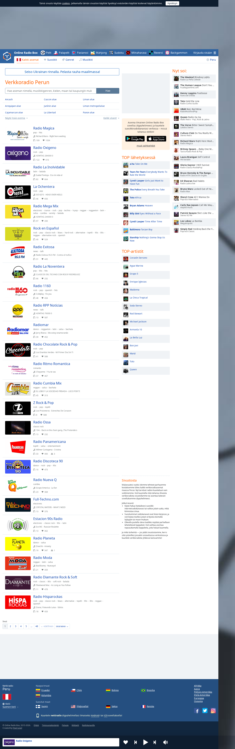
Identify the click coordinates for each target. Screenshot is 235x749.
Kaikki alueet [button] (110, 118)
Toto (132, 361)
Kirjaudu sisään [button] (202, 52)
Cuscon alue (50, 99)
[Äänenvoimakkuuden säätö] (165, 742)
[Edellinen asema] (136, 742)
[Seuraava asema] (156, 742)
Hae (108, 90)
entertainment (54, 446)
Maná (133, 353)
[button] (146, 742)
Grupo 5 (134, 273)
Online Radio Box (25, 53)
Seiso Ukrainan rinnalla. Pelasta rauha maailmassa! (62, 72)
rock (35, 152)
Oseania (198, 701)
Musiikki (88, 59)
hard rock (69, 232)
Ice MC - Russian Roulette (47, 526)
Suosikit (52, 59)
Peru (213, 59)
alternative (80, 232)
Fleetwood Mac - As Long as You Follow (53, 585)
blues (60, 232)
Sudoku (119, 52)
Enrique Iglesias (138, 281)
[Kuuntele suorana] (114, 129)
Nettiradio (8, 687)
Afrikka (197, 685)
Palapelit (64, 52)
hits (40, 132)
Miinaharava (138, 52)
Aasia (197, 688)
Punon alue (88, 112)
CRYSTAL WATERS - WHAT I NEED (51, 507)
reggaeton (93, 210)
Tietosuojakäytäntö (50, 725)
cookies (66, 3)
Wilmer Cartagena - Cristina (48, 449)
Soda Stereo (136, 305)
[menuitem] (28, 59)
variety (52, 213)
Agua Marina (136, 265)
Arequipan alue (13, 105)
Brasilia (151, 690)
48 (36, 626)
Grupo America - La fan (46, 487)
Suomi (44, 706)
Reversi (158, 52)
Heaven (141, 205)
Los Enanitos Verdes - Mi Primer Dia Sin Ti (54, 352)
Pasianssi (82, 52)
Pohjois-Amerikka (203, 691)
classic (42, 581)
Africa (135, 197)
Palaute (65, 725)
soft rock (57, 581)
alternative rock (49, 235)
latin (35, 171)
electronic (37, 210)
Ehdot (36, 725)
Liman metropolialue (94, 105)
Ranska (150, 706)
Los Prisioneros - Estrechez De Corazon (53, 410)
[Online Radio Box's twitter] (205, 710)
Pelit (48, 52)
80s (102, 232)
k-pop (75, 210)
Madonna (134, 289)
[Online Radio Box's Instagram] (213, 710)
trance (47, 210)
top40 (90, 232)
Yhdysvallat (82, 706)
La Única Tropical (139, 297)
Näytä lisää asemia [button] (15, 118)
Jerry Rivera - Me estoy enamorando (52, 332)
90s (96, 232)
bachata (69, 329)
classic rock (50, 232)
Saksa (115, 706)
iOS (105, 715)
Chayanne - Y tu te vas (46, 371)
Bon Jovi (134, 345)
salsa (35, 213)
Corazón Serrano (138, 257)
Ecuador (45, 690)
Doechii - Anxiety (43, 546)
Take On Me (138, 163)
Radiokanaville (88, 725)
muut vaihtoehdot (146, 145)
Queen (133, 369)
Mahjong (101, 52)
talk (41, 251)
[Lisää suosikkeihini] (125, 742)
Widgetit (75, 725)
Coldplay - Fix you (43, 294)
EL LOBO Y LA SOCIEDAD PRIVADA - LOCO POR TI (58, 391)
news (35, 251)
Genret (70, 59)
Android (95, 715)
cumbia (43, 213)
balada (42, 171)
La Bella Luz (136, 337)
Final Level (17, 728)
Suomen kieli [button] (9, 707)
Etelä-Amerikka (202, 694)
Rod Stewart (136, 313)
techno (67, 210)
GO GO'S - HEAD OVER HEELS (49, 194)
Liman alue (88, 99)
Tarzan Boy (141, 229)
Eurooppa (199, 698)
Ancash (9, 99)
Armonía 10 (136, 329)
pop (35, 132)
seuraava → (62, 626)
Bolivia (115, 690)
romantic (37, 368)
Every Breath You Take (147, 189)
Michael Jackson (138, 321)
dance (36, 329)
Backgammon (179, 52)
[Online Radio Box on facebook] (196, 710)
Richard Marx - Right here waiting (51, 136)
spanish (61, 235)
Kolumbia (46, 695)
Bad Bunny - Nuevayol (46, 565)
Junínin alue (50, 105)
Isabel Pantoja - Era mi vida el (49, 175)
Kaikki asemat (30, 59)
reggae (83, 210)
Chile (79, 690)
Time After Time (146, 221)
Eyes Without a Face (145, 213)
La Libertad (50, 112)
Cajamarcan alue (14, 112)
